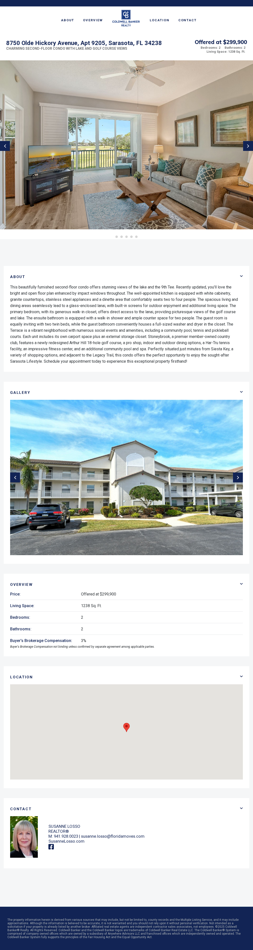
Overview (93, 20)
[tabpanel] (126, 144)
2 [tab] (121, 237)
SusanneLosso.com (66, 841)
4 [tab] (131, 237)
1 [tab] (116, 237)
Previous (5, 146)
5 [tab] (136, 237)
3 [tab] (126, 237)
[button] (126, 727)
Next (248, 146)
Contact (187, 20)
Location (159, 20)
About (67, 20)
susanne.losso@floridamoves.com (113, 836)
